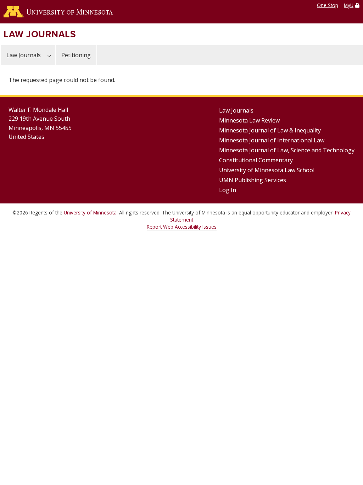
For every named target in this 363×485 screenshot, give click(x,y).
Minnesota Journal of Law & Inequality (270, 130)
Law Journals (40, 34)
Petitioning (76, 55)
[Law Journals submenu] (49, 55)
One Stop (327, 5)
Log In (227, 190)
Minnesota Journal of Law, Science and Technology (286, 150)
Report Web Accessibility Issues (182, 226)
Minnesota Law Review (249, 120)
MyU (348, 5)
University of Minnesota (90, 212)
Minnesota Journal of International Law (271, 140)
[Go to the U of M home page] (58, 11)
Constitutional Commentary (256, 160)
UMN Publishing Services (252, 180)
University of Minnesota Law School (266, 170)
